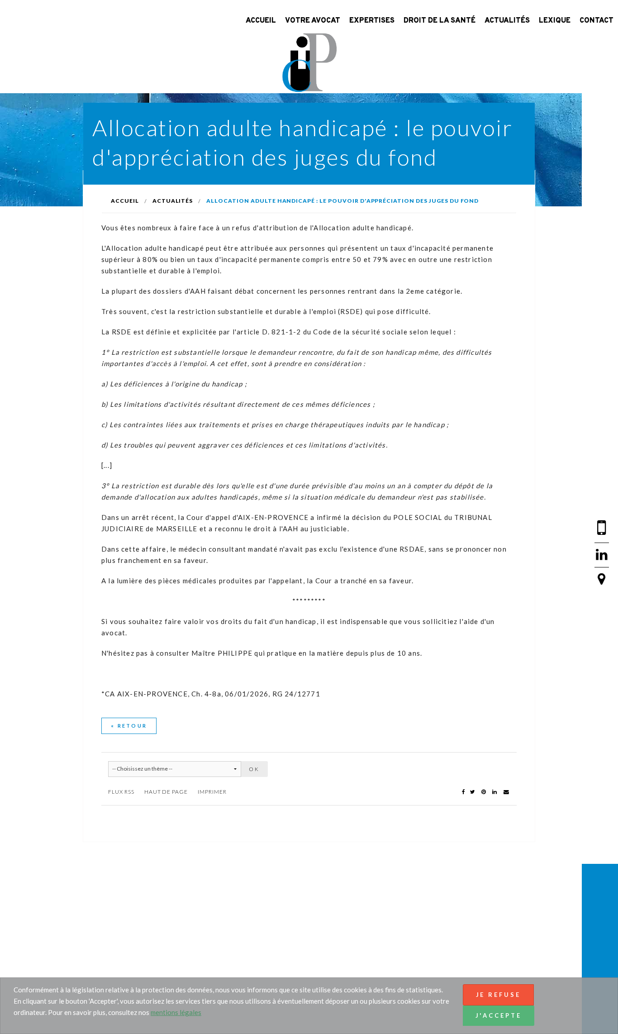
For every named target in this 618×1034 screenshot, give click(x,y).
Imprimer (212, 791)
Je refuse (498, 994)
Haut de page (166, 791)
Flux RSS (121, 791)
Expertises (372, 20)
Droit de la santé (439, 20)
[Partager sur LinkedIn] (495, 791)
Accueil (261, 20)
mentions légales (176, 1012)
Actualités (507, 20)
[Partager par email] (506, 791)
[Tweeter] (473, 791)
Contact (596, 20)
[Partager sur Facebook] (463, 791)
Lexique (554, 20)
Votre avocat (312, 20)
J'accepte (498, 1015)
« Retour (129, 726)
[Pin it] (484, 791)
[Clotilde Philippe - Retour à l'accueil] (309, 61)
